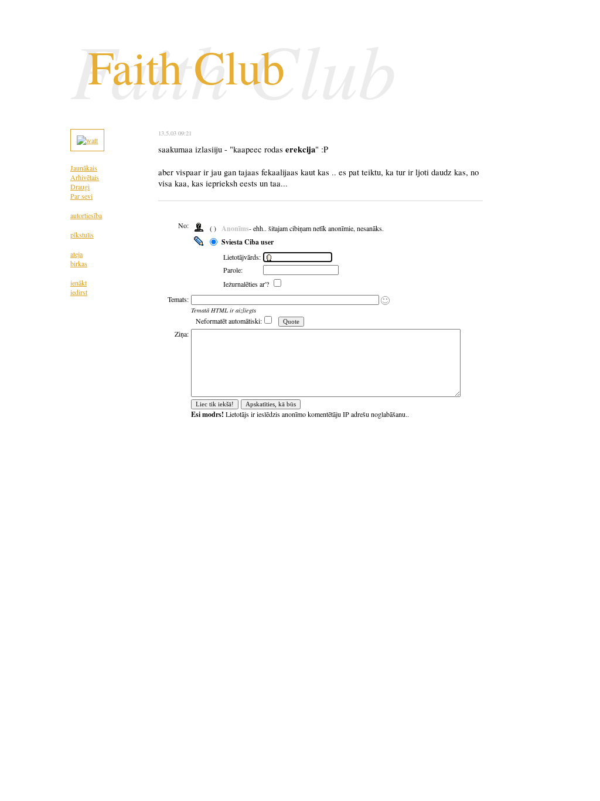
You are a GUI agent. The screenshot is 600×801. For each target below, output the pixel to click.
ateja (76, 254)
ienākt (78, 282)
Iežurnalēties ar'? (247, 284)
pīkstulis (82, 234)
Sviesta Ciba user (247, 242)
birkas (78, 263)
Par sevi (81, 196)
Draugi (80, 186)
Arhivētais (84, 177)
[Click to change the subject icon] (385, 300)
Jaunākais (83, 167)
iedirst (78, 292)
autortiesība (86, 215)
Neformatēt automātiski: (229, 320)
